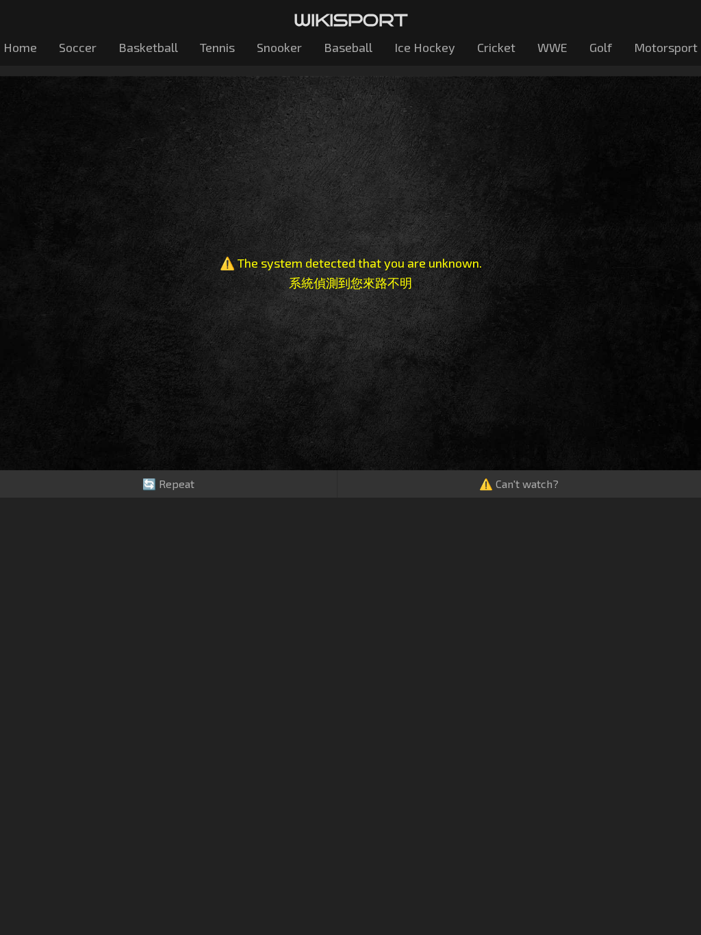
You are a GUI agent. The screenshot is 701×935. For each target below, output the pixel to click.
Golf (600, 47)
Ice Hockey (424, 47)
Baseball (348, 47)
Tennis (217, 47)
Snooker (279, 47)
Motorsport (666, 47)
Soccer (78, 47)
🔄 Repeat (168, 483)
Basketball (148, 47)
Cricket (496, 47)
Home (20, 47)
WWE (552, 47)
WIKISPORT (351, 20)
